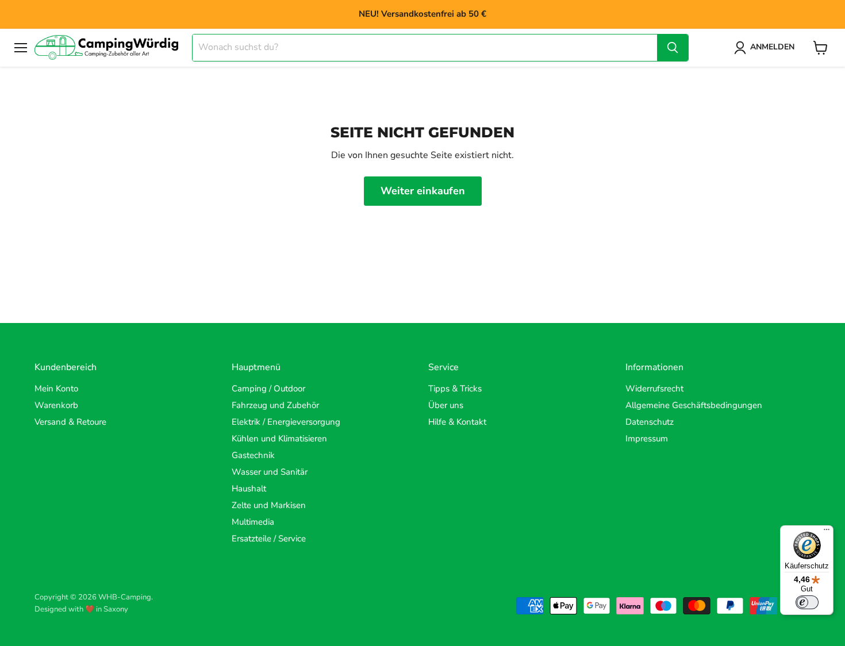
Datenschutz (649, 422)
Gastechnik (253, 455)
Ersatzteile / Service (269, 538)
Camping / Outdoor (268, 388)
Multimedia (253, 522)
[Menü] (827, 532)
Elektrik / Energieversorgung (286, 422)
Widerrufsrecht (654, 388)
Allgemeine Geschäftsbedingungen (693, 405)
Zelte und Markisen (269, 505)
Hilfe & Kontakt (457, 422)
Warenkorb (56, 405)
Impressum (646, 438)
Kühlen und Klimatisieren (279, 438)
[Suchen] (672, 47)
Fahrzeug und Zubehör (275, 405)
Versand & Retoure (70, 422)
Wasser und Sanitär (270, 472)
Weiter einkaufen (423, 191)
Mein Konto (56, 388)
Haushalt (249, 488)
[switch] (807, 602)
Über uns (445, 405)
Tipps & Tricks (455, 388)
